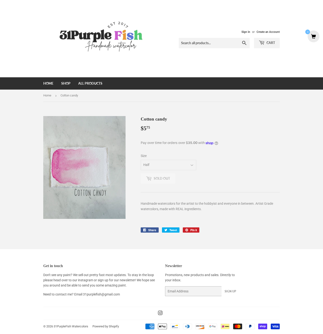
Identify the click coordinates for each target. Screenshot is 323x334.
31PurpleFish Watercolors (71, 326)
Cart (270, 43)
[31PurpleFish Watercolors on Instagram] (160, 314)
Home (48, 83)
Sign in (245, 32)
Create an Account (268, 32)
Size (144, 156)
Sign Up (230, 291)
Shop (65, 83)
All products (90, 83)
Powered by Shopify (105, 326)
